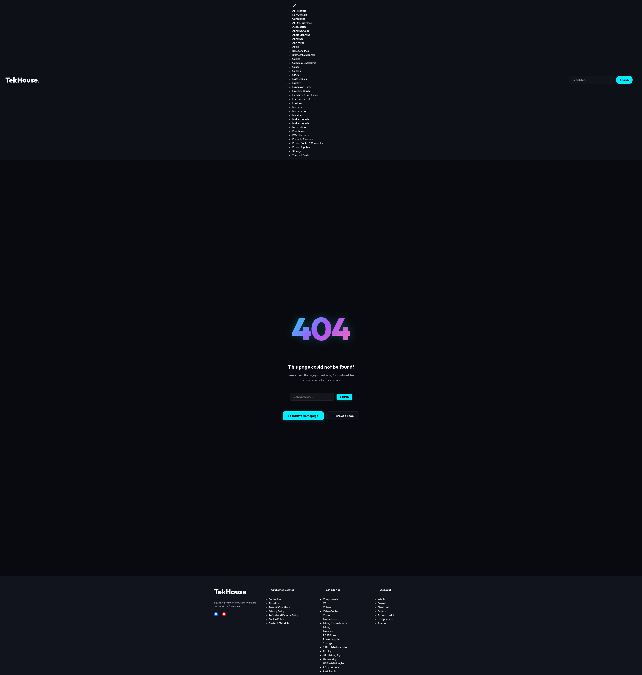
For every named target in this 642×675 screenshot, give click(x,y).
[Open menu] (286, 80)
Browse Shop (345, 416)
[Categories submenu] (306, 19)
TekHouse (21, 80)
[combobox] (312, 397)
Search (624, 80)
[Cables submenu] (332, 607)
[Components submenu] (339, 599)
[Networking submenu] (338, 659)
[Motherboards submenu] (341, 619)
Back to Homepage (305, 416)
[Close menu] (294, 5)
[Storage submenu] (333, 643)
